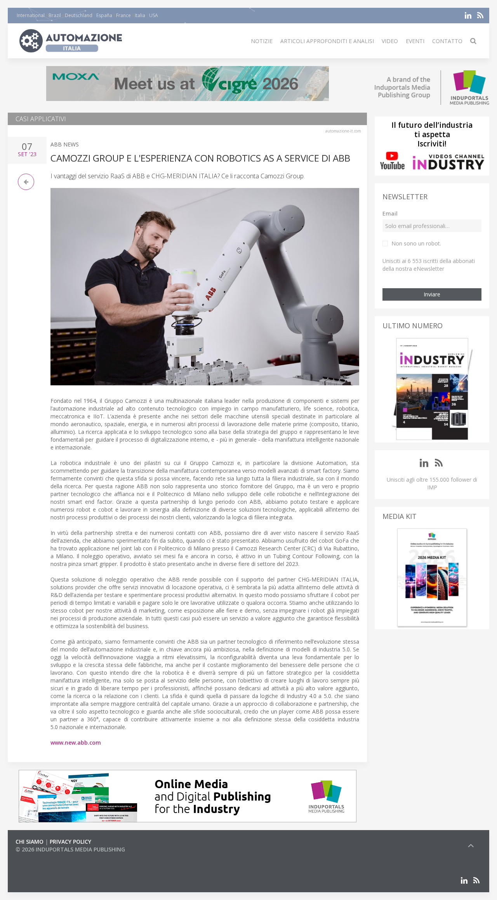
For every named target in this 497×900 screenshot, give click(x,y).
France (123, 15)
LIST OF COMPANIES (42, 857)
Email (390, 213)
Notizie (262, 41)
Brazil (55, 15)
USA (153, 15)
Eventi (415, 41)
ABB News (64, 144)
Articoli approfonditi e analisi (327, 41)
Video (390, 41)
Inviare (432, 294)
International (31, 15)
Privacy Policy (70, 841)
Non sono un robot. (416, 243)
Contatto (447, 41)
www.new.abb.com (75, 742)
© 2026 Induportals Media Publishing (70, 849)
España (104, 15)
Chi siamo (29, 841)
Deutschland (78, 15)
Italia (140, 15)
